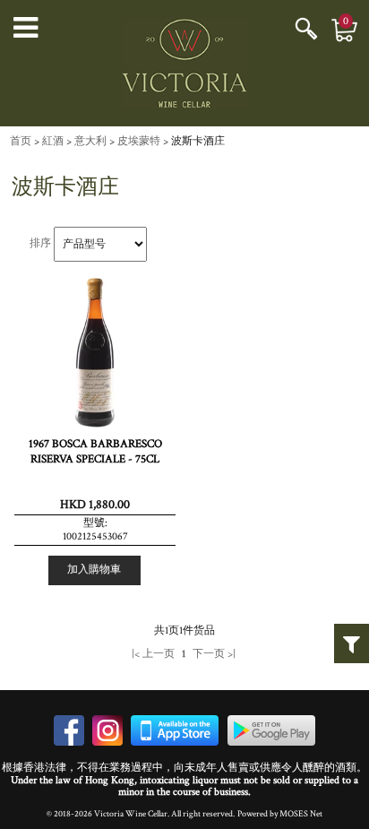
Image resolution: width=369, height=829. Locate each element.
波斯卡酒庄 (198, 141)
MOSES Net (300, 813)
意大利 (90, 141)
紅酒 (53, 141)
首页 (20, 141)
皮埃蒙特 (138, 141)
